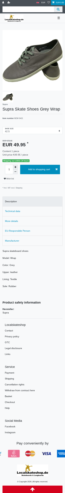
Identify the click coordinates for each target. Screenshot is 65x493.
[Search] (58, 9)
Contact (9, 330)
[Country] (37, 2)
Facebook (10, 426)
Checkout (10, 402)
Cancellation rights (14, 384)
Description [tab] (11, 201)
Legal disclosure (13, 348)
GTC (7, 342)
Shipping (9, 378)
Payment (9, 372)
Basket (8, 396)
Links (7, 354)
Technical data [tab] (12, 211)
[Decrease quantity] (15, 171)
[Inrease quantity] (15, 167)
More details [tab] (11, 221)
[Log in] (3, 2)
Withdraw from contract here (20, 390)
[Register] (9, 2)
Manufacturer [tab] (12, 240)
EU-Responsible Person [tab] (17, 230)
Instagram (10, 432)
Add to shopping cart (39, 169)
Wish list (10, 179)
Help (7, 408)
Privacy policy (12, 336)
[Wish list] (48, 2)
